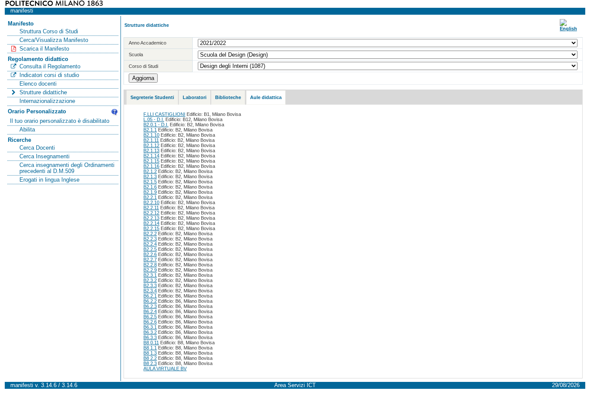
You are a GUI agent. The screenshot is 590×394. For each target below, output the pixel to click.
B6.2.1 (150, 295)
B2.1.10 (151, 135)
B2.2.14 (151, 223)
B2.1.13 (151, 150)
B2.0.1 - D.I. (155, 124)
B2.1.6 (150, 186)
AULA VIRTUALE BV (165, 368)
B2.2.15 (151, 228)
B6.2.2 (150, 301)
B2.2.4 (150, 244)
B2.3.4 (150, 290)
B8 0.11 (151, 342)
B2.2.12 (151, 212)
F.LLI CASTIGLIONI (164, 114)
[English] (568, 28)
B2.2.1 (150, 197)
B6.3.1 (150, 327)
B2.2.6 (150, 254)
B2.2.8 (150, 264)
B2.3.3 (150, 285)
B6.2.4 (150, 311)
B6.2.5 (150, 316)
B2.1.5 (150, 181)
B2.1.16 (151, 166)
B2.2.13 (151, 218)
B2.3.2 (150, 280)
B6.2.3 (150, 306)
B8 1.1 (150, 347)
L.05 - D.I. (153, 119)
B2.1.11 (151, 140)
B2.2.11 (151, 207)
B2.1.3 (150, 176)
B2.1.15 (151, 160)
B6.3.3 (150, 337)
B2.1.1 (150, 129)
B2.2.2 (150, 233)
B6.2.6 (150, 321)
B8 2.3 (150, 363)
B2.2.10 (151, 202)
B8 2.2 (150, 358)
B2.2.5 (150, 249)
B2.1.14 (151, 155)
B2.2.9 (150, 269)
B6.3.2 (150, 332)
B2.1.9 (150, 192)
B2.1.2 (150, 171)
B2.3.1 (150, 275)
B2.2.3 (150, 238)
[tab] (152, 97)
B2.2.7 (150, 259)
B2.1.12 (151, 145)
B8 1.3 (150, 353)
